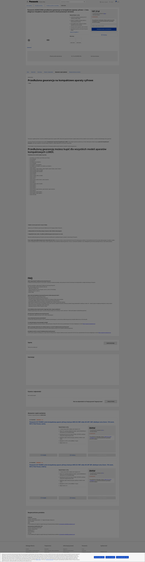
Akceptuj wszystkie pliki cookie (122, 557)
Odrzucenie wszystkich (110, 557)
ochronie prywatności (50, 559)
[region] (72, 557)
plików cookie (38, 559)
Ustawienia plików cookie (99, 557)
